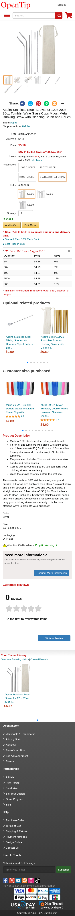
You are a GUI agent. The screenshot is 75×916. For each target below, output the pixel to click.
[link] (46, 103)
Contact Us (12, 847)
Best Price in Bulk (14, 243)
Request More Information (52, 572)
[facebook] (22, 103)
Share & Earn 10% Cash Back (21, 239)
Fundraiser (12, 788)
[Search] (58, 15)
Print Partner (13, 782)
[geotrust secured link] (51, 904)
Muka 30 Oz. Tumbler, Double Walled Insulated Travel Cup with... (20, 408)
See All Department (6, 15)
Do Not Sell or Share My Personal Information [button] (29, 885)
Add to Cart (11, 225)
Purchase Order (15, 820)
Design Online (14, 842)
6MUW (26, 126)
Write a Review (54, 638)
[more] (62, 103)
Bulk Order (30, 225)
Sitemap (10, 761)
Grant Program (14, 799)
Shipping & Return (16, 831)
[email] (54, 103)
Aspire (13, 122)
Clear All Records (39, 659)
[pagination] (37, 362)
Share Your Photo (16, 750)
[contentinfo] (15, 5)
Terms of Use (13, 825)
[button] (37, 49)
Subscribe (64, 869)
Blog (8, 804)
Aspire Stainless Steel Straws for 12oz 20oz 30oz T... (17, 698)
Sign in (62, 4)
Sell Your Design (15, 793)
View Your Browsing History (15, 659)
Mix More (37, 160)
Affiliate (10, 777)
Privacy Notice (14, 739)
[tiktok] (37, 880)
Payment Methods (16, 836)
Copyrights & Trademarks (20, 733)
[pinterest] (38, 103)
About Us (11, 744)
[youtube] (18, 880)
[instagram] (31, 880)
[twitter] (30, 103)
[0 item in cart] (68, 16)
